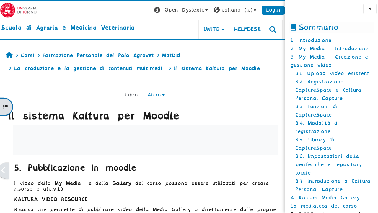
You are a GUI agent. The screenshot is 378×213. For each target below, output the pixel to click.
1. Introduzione (311, 40)
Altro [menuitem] (154, 95)
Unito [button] (211, 29)
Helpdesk (247, 29)
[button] (181, 10)
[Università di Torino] (18, 10)
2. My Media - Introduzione (329, 48)
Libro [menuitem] (131, 95)
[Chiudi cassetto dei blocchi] (370, 9)
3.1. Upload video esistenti (333, 73)
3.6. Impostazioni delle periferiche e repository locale (328, 165)
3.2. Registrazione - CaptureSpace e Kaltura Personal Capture (328, 90)
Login (273, 10)
